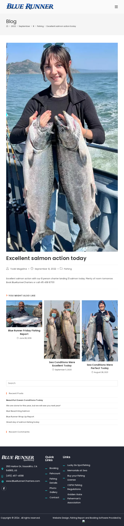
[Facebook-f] (4, 488)
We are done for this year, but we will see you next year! (33, 405)
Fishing (68, 268)
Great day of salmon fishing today (22, 422)
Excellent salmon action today (61, 26)
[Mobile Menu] (116, 6)
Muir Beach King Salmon (18, 411)
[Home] (7, 26)
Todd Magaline (18, 268)
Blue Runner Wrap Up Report (20, 416)
